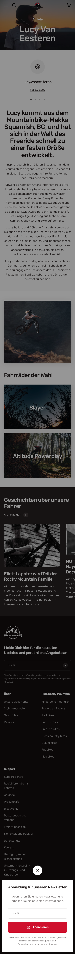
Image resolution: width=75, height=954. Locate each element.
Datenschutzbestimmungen (30, 944)
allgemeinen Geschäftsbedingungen (35, 941)
